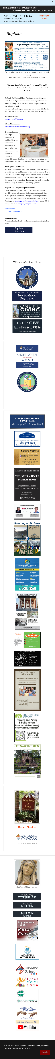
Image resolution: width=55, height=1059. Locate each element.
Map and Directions (27, 827)
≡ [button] (52, 1)
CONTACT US (45, 18)
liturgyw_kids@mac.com (14, 119)
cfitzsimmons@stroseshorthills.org (17, 127)
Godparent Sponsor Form (14, 211)
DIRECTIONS (44, 16)
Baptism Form (10, 209)
